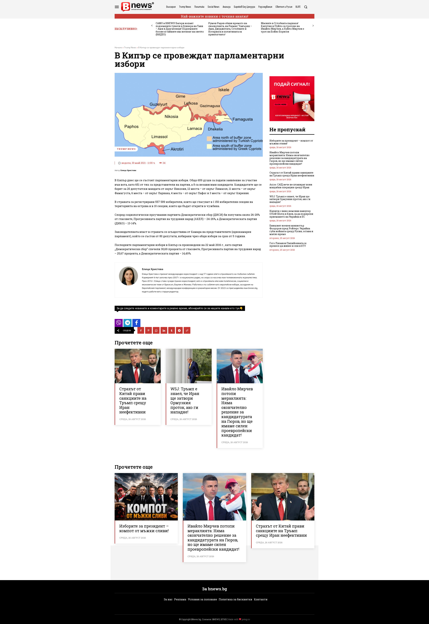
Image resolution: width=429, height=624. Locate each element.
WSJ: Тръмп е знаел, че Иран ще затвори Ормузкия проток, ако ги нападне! (184, 400)
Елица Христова (128, 170)
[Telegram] (179, 330)
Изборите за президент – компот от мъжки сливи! (291, 142)
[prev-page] (152, 26)
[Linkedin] (164, 330)
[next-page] (313, 26)
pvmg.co (246, 619)
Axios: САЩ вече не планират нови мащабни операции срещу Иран (290, 186)
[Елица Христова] (128, 280)
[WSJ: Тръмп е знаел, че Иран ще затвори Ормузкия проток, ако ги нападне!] (189, 366)
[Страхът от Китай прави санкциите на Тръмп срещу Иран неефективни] (138, 366)
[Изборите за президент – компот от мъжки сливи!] (146, 496)
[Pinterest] (148, 330)
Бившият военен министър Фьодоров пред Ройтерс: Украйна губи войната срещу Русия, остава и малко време (291, 230)
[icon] (119, 323)
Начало (118, 47)
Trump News (130, 47)
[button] (305, 7)
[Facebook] (140, 330)
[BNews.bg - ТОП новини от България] (137, 7)
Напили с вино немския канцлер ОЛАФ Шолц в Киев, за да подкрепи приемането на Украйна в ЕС (291, 213)
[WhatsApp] (156, 330)
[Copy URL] (187, 330)
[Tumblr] (171, 330)
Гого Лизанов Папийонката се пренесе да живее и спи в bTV (288, 245)
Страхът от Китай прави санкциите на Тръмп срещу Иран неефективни (132, 400)
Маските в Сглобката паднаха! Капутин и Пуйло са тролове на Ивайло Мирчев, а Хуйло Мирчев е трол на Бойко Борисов (282, 27)
